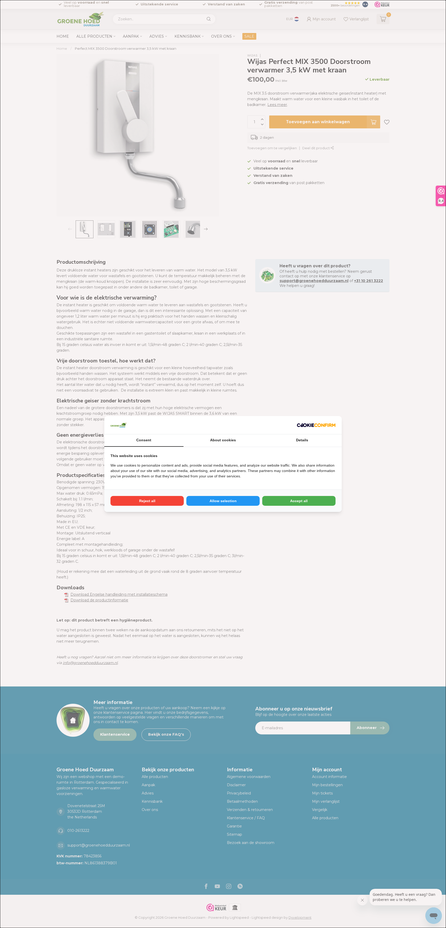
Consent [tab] (143, 440)
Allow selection (223, 501)
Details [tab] (302, 440)
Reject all (147, 501)
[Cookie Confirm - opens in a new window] (316, 425)
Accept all (299, 501)
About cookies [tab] (223, 440)
